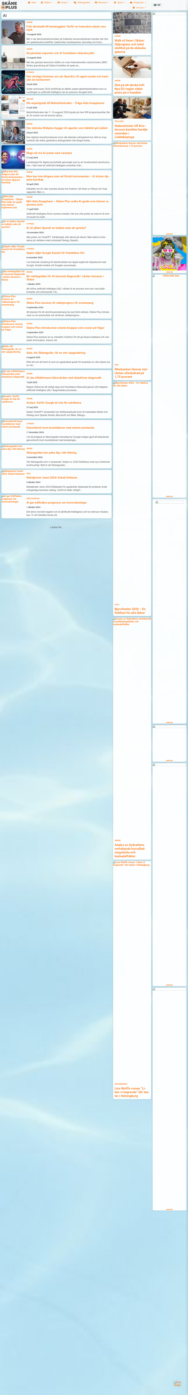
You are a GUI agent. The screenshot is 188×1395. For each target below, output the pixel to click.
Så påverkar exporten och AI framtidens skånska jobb (60, 53)
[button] (157, 5)
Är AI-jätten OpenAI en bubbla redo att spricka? (56, 228)
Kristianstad (33, 498)
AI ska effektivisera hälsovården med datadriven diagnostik (63, 377)
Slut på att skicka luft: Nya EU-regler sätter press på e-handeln (130, 88)
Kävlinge (119, 121)
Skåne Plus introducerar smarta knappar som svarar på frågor (65, 327)
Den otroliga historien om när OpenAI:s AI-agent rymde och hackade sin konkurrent (67, 78)
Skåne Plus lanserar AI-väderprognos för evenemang (59, 302)
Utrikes (30, 72)
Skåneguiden (84, 2)
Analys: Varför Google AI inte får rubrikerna (53, 402)
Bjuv (117, 604)
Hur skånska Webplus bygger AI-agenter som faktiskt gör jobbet (67, 128)
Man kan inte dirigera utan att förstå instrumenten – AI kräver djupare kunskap (68, 178)
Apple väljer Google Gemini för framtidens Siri (55, 253)
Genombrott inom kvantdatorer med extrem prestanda (60, 427)
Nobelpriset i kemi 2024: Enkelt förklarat (51, 477)
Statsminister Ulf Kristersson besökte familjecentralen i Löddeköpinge (131, 131)
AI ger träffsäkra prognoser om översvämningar (56, 502)
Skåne (29, 22)
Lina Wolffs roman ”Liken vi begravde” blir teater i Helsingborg (132, 1092)
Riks (28, 473)
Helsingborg (121, 1084)
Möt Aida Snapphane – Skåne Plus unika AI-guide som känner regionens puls (67, 203)
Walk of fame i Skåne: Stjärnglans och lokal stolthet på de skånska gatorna (130, 46)
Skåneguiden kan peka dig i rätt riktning (51, 452)
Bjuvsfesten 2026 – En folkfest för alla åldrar (130, 611)
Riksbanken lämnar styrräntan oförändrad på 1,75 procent (131, 373)
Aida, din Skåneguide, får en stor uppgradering (55, 352)
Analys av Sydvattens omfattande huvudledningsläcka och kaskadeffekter (130, 850)
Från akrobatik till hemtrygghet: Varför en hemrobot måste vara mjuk (66, 28)
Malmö (29, 99)
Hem (34, 2)
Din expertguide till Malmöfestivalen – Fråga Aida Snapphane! (65, 103)
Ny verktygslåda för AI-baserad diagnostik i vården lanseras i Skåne (65, 278)
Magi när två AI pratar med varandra (49, 153)
